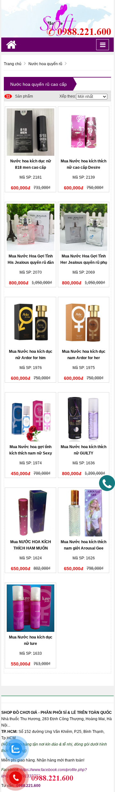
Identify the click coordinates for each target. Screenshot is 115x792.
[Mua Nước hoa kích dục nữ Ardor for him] (30, 322)
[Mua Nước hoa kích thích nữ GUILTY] (83, 417)
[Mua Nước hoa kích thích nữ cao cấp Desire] (83, 132)
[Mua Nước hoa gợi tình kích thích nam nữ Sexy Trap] (30, 417)
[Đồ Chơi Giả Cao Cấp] (57, 18)
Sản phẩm (19, 96)
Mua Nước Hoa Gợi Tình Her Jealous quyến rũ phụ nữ (83, 262)
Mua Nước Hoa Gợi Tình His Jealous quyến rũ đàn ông (31, 262)
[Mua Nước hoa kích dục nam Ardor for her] (83, 322)
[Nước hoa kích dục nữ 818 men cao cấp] (30, 132)
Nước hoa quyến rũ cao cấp (38, 84)
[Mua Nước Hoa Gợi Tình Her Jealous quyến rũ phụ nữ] (83, 227)
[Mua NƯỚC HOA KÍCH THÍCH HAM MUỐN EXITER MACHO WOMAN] (30, 513)
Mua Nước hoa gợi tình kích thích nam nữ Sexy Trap (30, 453)
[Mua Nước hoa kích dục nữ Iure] (30, 608)
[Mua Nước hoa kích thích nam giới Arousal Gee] (83, 513)
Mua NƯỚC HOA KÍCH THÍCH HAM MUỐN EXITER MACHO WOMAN (30, 548)
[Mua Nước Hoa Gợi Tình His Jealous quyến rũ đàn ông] (30, 227)
